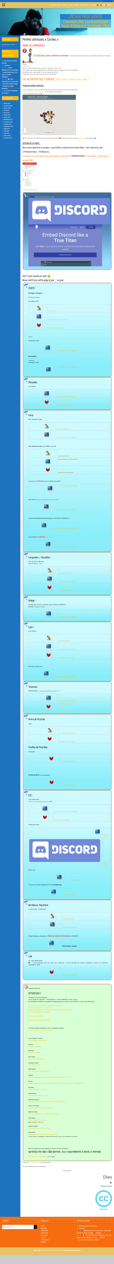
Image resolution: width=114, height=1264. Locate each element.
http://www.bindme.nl (34, 1052)
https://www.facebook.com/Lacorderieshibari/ (67, 396)
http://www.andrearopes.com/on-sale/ (38, 1095)
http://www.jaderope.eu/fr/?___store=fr (39, 1007)
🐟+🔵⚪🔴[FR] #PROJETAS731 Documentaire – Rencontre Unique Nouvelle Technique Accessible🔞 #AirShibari (10, 83)
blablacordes (44, 1230)
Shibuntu (43, 1242)
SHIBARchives (45, 1240)
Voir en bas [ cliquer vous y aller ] (72, 79)
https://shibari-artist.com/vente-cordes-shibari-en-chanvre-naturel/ (45, 1005)
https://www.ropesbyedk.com (35, 1016)
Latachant (37, 1156)
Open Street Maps (82, 138)
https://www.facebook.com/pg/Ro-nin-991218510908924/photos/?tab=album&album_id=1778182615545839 (55, 1083)
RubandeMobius (42, 1156)
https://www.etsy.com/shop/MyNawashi (38, 1071)
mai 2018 (6, 131)
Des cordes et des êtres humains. (88, 1226)
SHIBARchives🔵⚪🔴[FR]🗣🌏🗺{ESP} (100, 5)
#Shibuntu (65, 5)
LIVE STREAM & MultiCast (55, 5)
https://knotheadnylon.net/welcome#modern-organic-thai (42, 1134)
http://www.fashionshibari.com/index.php (39, 1012)
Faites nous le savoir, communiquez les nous (33, 92)
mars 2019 (7, 112)
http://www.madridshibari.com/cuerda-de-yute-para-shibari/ (44, 1114)
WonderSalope (31, 1156)
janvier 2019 (7, 117)
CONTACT (76, 5)
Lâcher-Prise (44, 1233)
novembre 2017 (8, 138)
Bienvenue (44, 1228)
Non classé (44, 1235)
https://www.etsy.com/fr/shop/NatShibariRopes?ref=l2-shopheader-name (46, 1101)
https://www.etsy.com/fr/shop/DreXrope (38, 1020)
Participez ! (7, 65)
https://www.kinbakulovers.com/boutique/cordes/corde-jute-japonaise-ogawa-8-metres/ (50, 1010)
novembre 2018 (8, 122)
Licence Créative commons (72, 1250)
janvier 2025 (7, 103)
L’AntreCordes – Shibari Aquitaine (70, 927)
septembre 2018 (8, 126)
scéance (43, 1237)
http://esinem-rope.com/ (34, 1046)
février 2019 (7, 115)
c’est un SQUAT (49, 537)
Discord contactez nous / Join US (45, 197)
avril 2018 (6, 133)
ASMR (43, 1226)
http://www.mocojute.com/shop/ (36, 1059)
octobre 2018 (7, 124)
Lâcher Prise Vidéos (85, 16)
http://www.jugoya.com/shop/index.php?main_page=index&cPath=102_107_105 (49, 1077)
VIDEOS (71, 5)
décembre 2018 (8, 119)
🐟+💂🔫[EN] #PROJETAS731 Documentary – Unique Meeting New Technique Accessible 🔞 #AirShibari (10, 72)
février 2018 (7, 135)
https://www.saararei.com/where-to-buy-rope (40, 1030)
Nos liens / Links (84, 5)
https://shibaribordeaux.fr (69, 919)
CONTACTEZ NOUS (78, 156)
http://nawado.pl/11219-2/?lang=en (37, 1120)
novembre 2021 (8, 105)
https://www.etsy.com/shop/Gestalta (37, 1089)
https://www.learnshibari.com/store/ (37, 1040)
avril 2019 (6, 110)
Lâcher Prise (37, 1250)
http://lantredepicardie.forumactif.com (68, 733)
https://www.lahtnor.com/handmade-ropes (39, 1128)
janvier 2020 (7, 108)
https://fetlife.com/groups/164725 (67, 741)
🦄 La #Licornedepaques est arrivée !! (89, 1240)
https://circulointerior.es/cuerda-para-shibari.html (40, 1108)
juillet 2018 (7, 128)
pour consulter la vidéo (34, 1162)
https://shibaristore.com (34, 1065)
